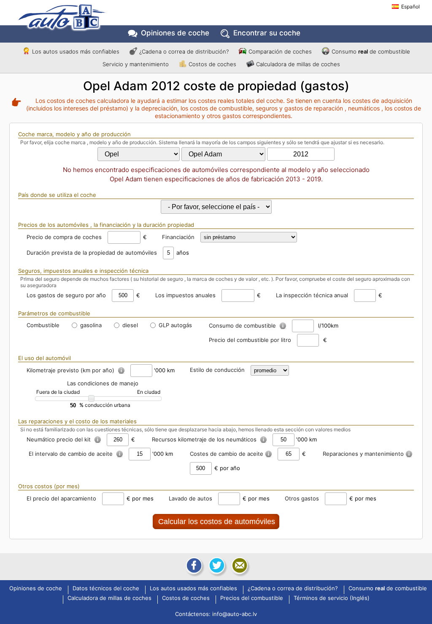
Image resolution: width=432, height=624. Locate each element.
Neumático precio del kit (59, 439)
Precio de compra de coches (64, 237)
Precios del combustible (251, 598)
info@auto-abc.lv (234, 614)
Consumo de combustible (371, 51)
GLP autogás (174, 325)
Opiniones (175, 33)
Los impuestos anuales (185, 295)
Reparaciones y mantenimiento (363, 453)
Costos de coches (212, 64)
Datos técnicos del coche (106, 589)
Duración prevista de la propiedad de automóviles (92, 252)
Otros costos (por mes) (49, 486)
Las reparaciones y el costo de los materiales (77, 421)
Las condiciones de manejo (102, 383)
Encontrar (266, 33)
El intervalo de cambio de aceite (71, 453)
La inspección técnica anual (312, 295)
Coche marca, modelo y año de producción (74, 134)
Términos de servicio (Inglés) (332, 598)
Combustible (43, 325)
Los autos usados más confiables (75, 51)
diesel (129, 325)
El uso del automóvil (44, 358)
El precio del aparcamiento (61, 498)
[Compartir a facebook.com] (193, 565)
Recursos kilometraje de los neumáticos (205, 439)
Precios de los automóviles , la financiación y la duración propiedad (106, 224)
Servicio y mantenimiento (136, 64)
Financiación (178, 237)
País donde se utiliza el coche (57, 194)
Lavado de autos (190, 498)
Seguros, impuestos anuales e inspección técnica (83, 270)
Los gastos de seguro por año (66, 295)
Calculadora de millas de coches (298, 64)
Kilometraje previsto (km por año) (71, 370)
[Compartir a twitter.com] (216, 565)
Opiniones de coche (35, 589)
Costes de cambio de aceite (226, 453)
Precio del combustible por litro (250, 339)
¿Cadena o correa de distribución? (184, 51)
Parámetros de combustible (54, 313)
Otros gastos (302, 498)
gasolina (90, 325)
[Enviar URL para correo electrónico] (239, 565)
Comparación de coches (280, 51)
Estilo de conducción (217, 369)
